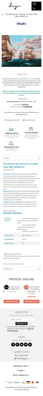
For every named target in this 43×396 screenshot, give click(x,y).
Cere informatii (29, 120)
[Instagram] (30, 344)
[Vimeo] (26, 344)
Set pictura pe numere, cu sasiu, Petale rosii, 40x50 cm (11, 288)
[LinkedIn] (21, 344)
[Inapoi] (1, 14)
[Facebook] (13, 344)
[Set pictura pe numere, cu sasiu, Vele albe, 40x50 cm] (21, 51)
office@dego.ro (23, 358)
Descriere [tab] (6, 158)
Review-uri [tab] (7, 269)
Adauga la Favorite (12, 120)
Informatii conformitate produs (13, 264)
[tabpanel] (21, 51)
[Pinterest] (17, 344)
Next (39, 53)
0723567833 (23, 355)
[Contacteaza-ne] (34, 8)
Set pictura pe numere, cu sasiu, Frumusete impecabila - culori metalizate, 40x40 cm (31, 288)
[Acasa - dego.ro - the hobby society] (15, 6)
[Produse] (34, 4)
